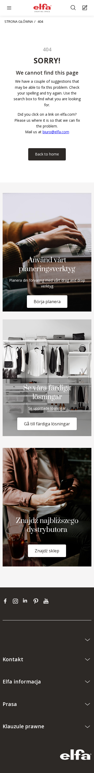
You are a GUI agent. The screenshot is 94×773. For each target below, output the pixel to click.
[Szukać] (73, 8)
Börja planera (47, 301)
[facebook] (6, 601)
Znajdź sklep (47, 551)
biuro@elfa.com (56, 131)
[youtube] (46, 601)
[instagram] (16, 601)
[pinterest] (37, 601)
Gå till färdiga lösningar (47, 424)
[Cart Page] (85, 8)
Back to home (47, 154)
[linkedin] (27, 601)
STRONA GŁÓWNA (18, 21)
